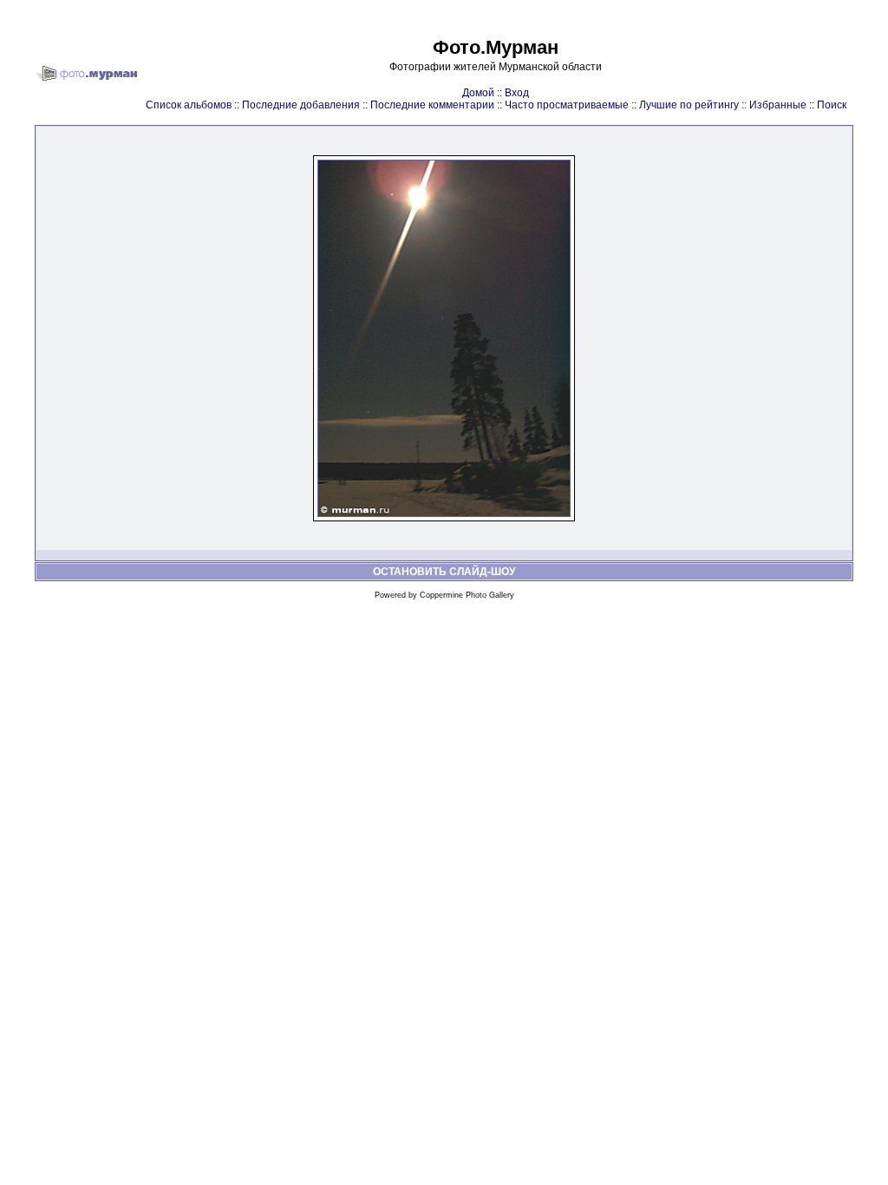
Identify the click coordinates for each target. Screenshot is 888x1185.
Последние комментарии (432, 105)
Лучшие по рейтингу (689, 105)
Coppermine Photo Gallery (467, 595)
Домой (478, 93)
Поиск (831, 105)
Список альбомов (189, 105)
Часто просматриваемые (567, 105)
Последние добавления (301, 105)
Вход (517, 93)
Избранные (777, 105)
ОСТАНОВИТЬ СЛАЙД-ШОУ (444, 572)
